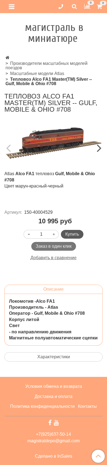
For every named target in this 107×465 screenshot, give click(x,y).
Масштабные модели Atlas (37, 73)
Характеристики (53, 356)
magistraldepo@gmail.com (53, 440)
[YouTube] (56, 422)
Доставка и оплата (53, 396)
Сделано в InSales (53, 456)
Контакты (87, 406)
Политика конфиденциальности (42, 406)
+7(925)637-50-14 (53, 434)
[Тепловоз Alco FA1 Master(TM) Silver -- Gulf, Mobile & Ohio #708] (53, 143)
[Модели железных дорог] (7, 57)
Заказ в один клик (54, 246)
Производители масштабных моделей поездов (46, 65)
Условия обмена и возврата (53, 386)
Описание (53, 289)
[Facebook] (50, 422)
